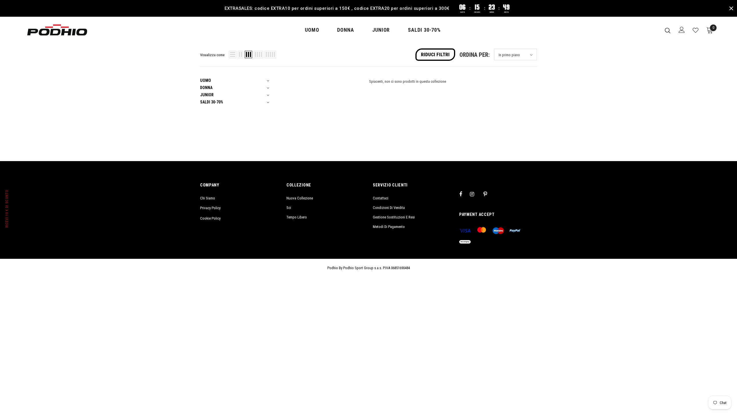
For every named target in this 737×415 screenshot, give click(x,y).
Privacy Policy (210, 208)
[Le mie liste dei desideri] (695, 30)
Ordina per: (474, 55)
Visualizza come (212, 55)
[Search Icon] (667, 30)
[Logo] (57, 30)
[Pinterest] (488, 194)
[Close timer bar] (731, 8)
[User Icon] (682, 30)
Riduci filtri (435, 54)
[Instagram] (475, 194)
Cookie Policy (210, 218)
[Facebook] (464, 194)
